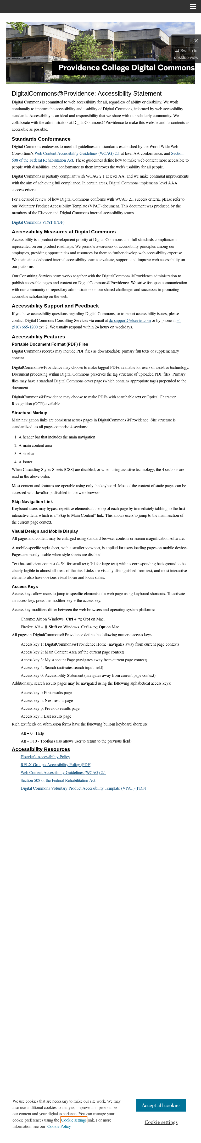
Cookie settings (74, 1120)
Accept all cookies (161, 1105)
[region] (100, 1113)
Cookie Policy (59, 1126)
